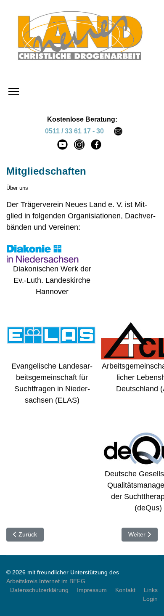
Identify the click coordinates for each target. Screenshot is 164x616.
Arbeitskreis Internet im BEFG (45, 581)
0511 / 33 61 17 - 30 (74, 131)
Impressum (92, 590)
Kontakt (125, 590)
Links (151, 590)
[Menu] (13, 91)
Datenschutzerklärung (39, 590)
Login (150, 598)
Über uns (17, 188)
